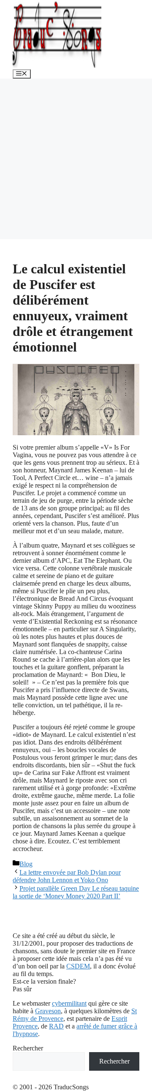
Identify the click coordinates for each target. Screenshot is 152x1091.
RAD (56, 1026)
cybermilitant (69, 1003)
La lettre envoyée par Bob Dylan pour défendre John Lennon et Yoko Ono (67, 876)
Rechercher (28, 1048)
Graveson (48, 1011)
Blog (26, 863)
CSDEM (78, 966)
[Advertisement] (76, 159)
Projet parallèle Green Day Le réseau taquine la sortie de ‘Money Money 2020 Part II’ (76, 892)
